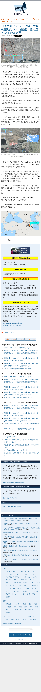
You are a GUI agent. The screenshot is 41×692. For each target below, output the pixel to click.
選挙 (30, 604)
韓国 (33, 594)
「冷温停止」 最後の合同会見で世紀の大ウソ (17, 555)
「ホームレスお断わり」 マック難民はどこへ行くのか (20, 559)
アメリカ (34, 571)
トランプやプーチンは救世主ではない (17, 348)
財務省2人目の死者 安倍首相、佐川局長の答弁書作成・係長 (21, 542)
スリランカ (17, 582)
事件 (12, 619)
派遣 (36, 607)
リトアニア (34, 591)
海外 (4, 568)
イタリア (18, 574)
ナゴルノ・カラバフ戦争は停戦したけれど (19, 397)
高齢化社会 (18, 609)
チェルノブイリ (28, 582)
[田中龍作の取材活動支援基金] (13, 482)
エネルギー (17, 604)
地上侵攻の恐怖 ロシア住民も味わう (17, 450)
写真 (7, 619)
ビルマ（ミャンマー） (32, 588)
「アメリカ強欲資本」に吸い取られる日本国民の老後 (20, 537)
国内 (4, 601)
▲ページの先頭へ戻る (20, 639)
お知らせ (31, 617)
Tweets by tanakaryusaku (12, 506)
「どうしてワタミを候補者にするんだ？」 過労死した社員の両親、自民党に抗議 (21, 528)
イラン (32, 574)
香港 (28, 594)
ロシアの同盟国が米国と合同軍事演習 (17, 368)
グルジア (8, 580)
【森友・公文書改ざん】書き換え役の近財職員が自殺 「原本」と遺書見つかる (20, 519)
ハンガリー (22, 585)
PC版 (12, 635)
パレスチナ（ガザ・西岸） (14, 588)
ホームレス (9, 609)
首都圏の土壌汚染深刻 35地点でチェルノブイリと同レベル (20, 524)
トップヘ (20, 339)
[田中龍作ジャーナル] (20, 15)
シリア (32, 580)
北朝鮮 (8, 597)
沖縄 (15, 607)
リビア (8, 594)
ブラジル (16, 591)
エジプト (36, 577)
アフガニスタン (24, 571)
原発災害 (8, 604)
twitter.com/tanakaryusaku (12, 325)
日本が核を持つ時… (11, 437)
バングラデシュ (34, 585)
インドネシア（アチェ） (13, 577)
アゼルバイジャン (10, 19)
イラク (25, 574)
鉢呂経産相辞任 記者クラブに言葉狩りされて (18, 532)
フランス (8, 591)
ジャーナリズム (8, 617)
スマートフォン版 (24, 635)
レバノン (15, 594)
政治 (24, 604)
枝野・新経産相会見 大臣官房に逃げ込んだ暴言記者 (20, 550)
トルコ (38, 582)
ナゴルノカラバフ (11, 585)
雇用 (31, 607)
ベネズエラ (25, 591)
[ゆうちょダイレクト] (10, 498)
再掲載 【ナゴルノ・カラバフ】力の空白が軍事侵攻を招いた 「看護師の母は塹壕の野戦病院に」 (21, 353)
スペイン (8, 582)
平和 (24, 619)
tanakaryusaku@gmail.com (12, 323)
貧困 (35, 604)
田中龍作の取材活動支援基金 (12, 624)
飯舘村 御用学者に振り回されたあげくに (16, 546)
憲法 (25, 607)
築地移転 (8, 612)
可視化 (18, 619)
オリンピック (29, 609)
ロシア (11, 21)
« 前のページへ (11, 339)
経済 (20, 607)
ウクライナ (26, 577)
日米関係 (8, 607)
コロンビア (23, 580)
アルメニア (23, 19)
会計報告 (33, 619)
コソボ (16, 580)
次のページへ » (30, 339)
